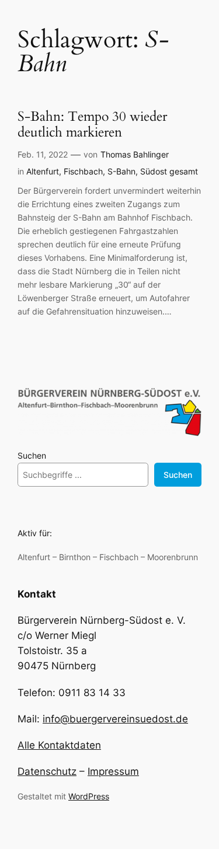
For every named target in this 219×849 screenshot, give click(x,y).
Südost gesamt (169, 171)
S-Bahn (121, 171)
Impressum (113, 771)
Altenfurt (42, 171)
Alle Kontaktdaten (59, 745)
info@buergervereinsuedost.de (115, 719)
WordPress (88, 796)
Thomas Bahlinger (134, 154)
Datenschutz (47, 771)
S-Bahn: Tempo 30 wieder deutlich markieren (92, 125)
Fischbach (83, 171)
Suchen (32, 455)
